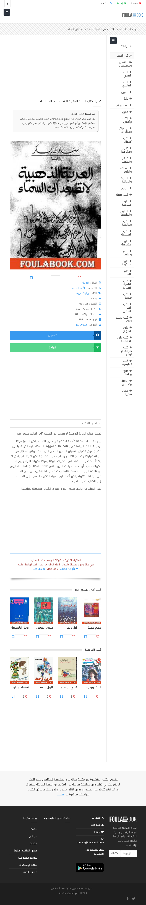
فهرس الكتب (30, 872)
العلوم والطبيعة (126, 212)
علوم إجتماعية (126, 242)
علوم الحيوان (127, 329)
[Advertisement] (55, 69)
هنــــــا (60, 794)
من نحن (33, 836)
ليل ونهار (71, 628)
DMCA (33, 843)
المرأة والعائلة (126, 179)
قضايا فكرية (126, 392)
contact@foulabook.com (90, 842)
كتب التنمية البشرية (127, 284)
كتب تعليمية (127, 362)
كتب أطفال (127, 140)
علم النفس (128, 272)
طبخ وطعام (127, 372)
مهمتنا (134, 3)
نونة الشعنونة (20, 628)
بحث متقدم (103, 3)
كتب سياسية (127, 222)
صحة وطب (122, 105)
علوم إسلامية (127, 203)
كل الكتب (122, 55)
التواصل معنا (39, 569)
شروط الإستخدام (28, 864)
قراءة (52, 347)
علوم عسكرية (127, 262)
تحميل (52, 335)
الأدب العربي (108, 29)
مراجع (124, 188)
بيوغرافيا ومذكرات (125, 130)
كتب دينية (122, 194)
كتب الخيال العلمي (127, 307)
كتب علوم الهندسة (124, 339)
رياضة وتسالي (126, 382)
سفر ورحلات (127, 252)
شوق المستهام (43, 628)
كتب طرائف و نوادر (126, 351)
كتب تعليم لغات (124, 319)
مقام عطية (94, 628)
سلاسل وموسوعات (125, 63)
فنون (125, 112)
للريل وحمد (46, 688)
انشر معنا (96, 824)
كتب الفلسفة (126, 232)
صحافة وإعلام (126, 169)
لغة (126, 98)
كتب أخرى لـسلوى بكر (88, 589)
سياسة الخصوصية (27, 857)
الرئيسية (133, 29)
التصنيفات (121, 29)
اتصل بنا (96, 818)
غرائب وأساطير (126, 159)
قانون (124, 92)
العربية (85, 282)
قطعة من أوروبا (19, 688)
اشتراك (114, 853)
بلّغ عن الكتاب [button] (67, 569)
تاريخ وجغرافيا (126, 149)
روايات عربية (82, 293)
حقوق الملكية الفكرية (25, 850)
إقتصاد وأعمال (126, 120)
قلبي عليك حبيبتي (67, 688)
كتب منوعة (127, 296)
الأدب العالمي (127, 83)
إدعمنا (97, 832)
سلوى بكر (81, 324)
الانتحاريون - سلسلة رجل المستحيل (91, 688)
